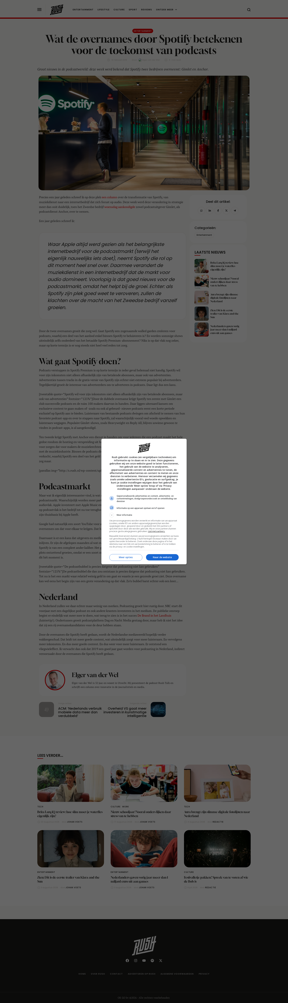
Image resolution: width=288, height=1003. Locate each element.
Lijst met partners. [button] (156, 531)
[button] (144, 515)
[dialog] (144, 501)
